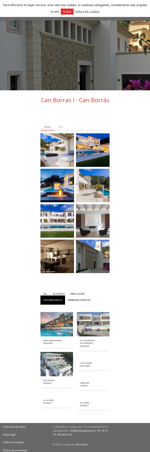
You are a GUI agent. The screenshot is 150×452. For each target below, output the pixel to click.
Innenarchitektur (79, 300)
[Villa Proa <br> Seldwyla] (93, 396)
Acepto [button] (67, 11)
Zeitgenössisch (52, 300)
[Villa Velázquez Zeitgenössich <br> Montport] (93, 324)
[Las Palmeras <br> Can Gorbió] (93, 357)
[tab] (47, 126)
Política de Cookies (13, 442)
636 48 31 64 (64, 434)
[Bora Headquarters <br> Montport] (56, 324)
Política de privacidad (15, 450)
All (45, 293)
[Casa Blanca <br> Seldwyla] (56, 364)
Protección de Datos (14, 426)
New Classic (78, 293)
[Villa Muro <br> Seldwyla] (56, 394)
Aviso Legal (9, 434)
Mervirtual (81, 444)
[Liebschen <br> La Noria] (93, 377)
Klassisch (59, 293)
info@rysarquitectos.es (83, 430)
